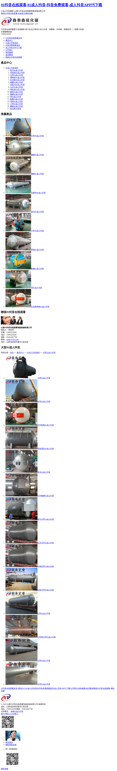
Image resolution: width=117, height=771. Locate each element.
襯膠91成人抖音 (16, 94)
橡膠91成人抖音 (16, 82)
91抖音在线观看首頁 (13, 38)
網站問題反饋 (10, 745)
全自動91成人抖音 (17, 80)
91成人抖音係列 (11, 68)
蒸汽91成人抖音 (16, 70)
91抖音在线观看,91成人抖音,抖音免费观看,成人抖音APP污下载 (51, 5)
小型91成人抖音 (16, 104)
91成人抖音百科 (11, 43)
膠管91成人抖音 (16, 92)
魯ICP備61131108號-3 (9, 714)
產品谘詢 (9, 742)
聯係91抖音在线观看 (9, 13)
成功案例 (9, 55)
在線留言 (21, 13)
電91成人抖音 (15, 97)
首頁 (12, 353)
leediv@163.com (12, 340)
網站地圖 (29, 13)
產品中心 (9, 40)
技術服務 (9, 52)
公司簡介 (9, 50)
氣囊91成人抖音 (16, 99)
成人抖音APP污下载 (13, 48)
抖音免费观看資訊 (12, 45)
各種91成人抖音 (17, 711)
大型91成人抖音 (16, 75)
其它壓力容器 (15, 109)
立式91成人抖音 (16, 87)
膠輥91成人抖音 (16, 106)
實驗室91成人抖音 (17, 77)
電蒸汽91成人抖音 (17, 85)
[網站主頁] (20, 24)
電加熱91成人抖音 (17, 73)
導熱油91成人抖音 (17, 89)
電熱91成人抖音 (16, 101)
